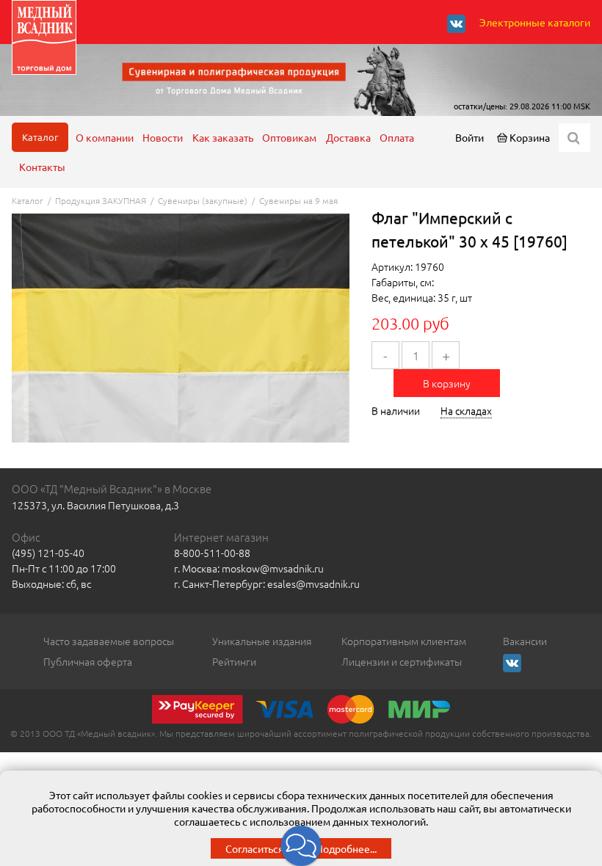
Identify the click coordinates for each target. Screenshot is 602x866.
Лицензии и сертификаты (401, 661)
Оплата (397, 137)
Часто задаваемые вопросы (108, 640)
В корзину (447, 383)
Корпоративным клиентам (403, 640)
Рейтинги (234, 661)
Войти (469, 137)
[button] (301, 846)
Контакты (42, 166)
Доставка (348, 137)
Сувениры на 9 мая (298, 200)
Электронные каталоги (534, 22)
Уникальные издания (261, 640)
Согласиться (254, 848)
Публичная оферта (87, 661)
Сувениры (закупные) (202, 200)
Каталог (40, 137)
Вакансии (525, 640)
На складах (466, 410)
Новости (162, 137)
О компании (105, 137)
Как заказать (222, 137)
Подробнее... (346, 848)
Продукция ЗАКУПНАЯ (100, 200)
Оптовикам (289, 137)
